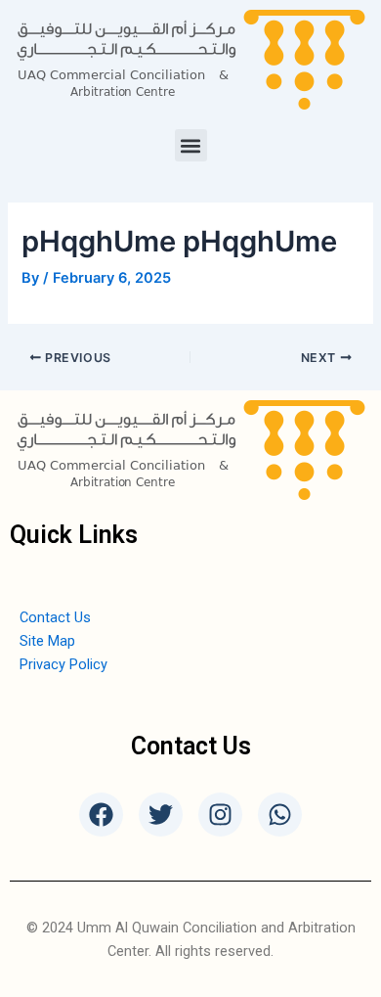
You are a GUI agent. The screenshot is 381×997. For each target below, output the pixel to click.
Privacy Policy (63, 664)
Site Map (47, 641)
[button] (191, 145)
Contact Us (55, 617)
